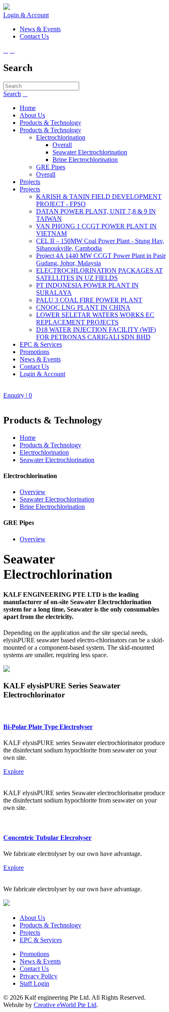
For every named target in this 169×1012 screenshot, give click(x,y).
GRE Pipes (50, 166)
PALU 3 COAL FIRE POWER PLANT (89, 300)
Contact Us (34, 366)
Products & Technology (50, 122)
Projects (30, 181)
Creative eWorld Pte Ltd (65, 1004)
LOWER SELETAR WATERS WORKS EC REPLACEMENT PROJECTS (95, 318)
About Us (32, 115)
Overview (33, 491)
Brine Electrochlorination (85, 159)
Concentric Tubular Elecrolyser (47, 837)
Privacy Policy (38, 976)
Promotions (34, 351)
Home (28, 107)
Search (12, 93)
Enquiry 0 (17, 395)
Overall (62, 144)
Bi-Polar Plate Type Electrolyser (48, 726)
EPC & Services (41, 344)
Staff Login (34, 983)
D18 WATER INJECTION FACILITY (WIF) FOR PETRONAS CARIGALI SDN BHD (96, 333)
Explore (13, 771)
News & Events (40, 359)
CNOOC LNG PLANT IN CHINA (83, 307)
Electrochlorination (60, 137)
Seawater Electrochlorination (90, 152)
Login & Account (26, 15)
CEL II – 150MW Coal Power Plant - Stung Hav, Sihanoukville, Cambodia (100, 244)
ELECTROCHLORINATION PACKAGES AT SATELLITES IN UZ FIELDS (99, 274)
